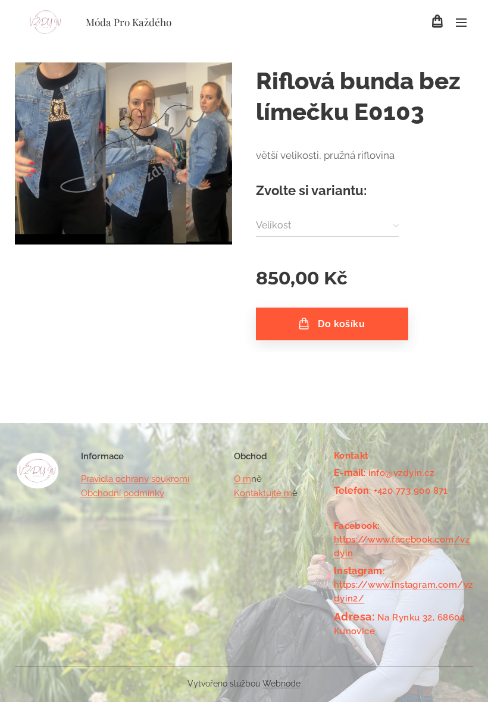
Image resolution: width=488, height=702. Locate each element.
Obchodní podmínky (122, 493)
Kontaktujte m (263, 493)
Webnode (281, 683)
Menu (461, 22)
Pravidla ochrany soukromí (135, 479)
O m (242, 479)
